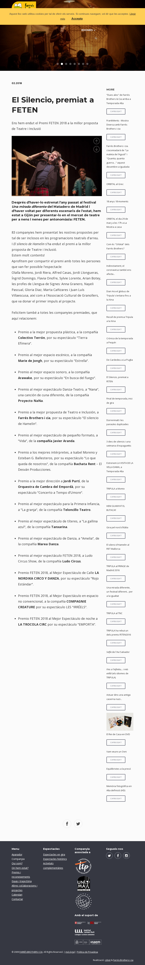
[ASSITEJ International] (88, 901)
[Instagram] (126, 855)
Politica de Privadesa (87, 951)
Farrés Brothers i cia (123, 960)
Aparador (17, 854)
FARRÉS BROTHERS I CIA (31, 951)
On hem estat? (20, 868)
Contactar (17, 899)
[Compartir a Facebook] (67, 824)
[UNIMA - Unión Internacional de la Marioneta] (88, 884)
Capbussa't (115, 111)
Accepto (77, 18)
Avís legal (70, 951)
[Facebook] (118, 855)
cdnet (108, 960)
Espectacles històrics (55, 859)
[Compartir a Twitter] (78, 824)
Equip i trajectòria (22, 881)
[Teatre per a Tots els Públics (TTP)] (88, 866)
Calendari (17, 894)
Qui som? (17, 863)
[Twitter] (109, 855)
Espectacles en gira (54, 854)
